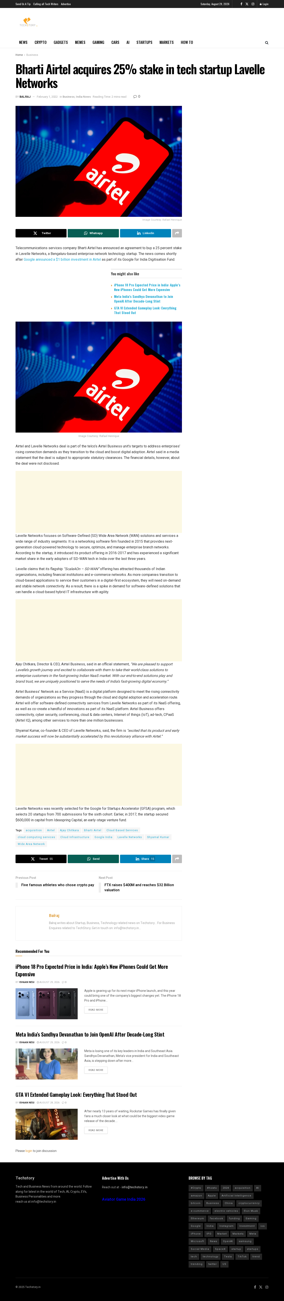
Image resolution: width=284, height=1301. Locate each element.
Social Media (200, 1249)
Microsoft (197, 1241)
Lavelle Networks (130, 837)
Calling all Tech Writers (45, 4)
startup (236, 1249)
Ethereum (197, 1218)
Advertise (66, 4)
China (229, 1203)
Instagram (226, 1226)
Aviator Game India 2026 (123, 1199)
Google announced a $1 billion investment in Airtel (62, 259)
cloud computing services (36, 837)
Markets (167, 42)
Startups (144, 42)
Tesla (228, 1256)
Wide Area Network (31, 844)
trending (197, 1264)
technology (210, 1256)
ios (262, 1226)
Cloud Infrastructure (74, 837)
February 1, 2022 (47, 97)
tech (194, 1256)
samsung (245, 1241)
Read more (96, 1010)
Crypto (41, 42)
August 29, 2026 (49, 982)
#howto (212, 1188)
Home (19, 55)
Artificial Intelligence (236, 1196)
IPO (209, 1234)
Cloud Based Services (122, 830)
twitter (212, 1264)
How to (187, 42)
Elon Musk (251, 1211)
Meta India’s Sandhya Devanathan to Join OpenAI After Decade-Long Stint (143, 298)
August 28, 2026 (49, 1103)
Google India (103, 837)
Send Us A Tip (23, 4)
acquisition (34, 830)
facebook (216, 1218)
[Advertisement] (99, 502)
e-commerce (200, 1211)
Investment (247, 1226)
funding (234, 1218)
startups (252, 1249)
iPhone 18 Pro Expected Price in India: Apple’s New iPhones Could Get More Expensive (147, 287)
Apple (212, 1196)
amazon (196, 1196)
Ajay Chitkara (69, 830)
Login (265, 4)
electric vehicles (226, 1211)
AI (127, 42)
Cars (115, 42)
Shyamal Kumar (158, 837)
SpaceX (220, 1249)
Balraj (25, 97)
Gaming (98, 42)
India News (83, 97)
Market (222, 1234)
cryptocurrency (249, 1203)
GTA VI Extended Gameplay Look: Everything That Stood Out (145, 310)
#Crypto (196, 1188)
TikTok (242, 1256)
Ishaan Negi (26, 982)
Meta (252, 1234)
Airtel (51, 830)
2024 (226, 1188)
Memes (80, 42)
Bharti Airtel (92, 830)
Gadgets (61, 42)
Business (32, 55)
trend (256, 1256)
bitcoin (196, 1203)
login (29, 1151)
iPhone (196, 1234)
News (23, 42)
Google (196, 1226)
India (210, 1226)
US (224, 1264)
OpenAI (228, 1241)
